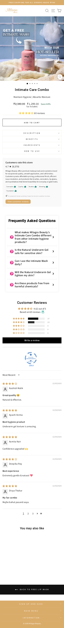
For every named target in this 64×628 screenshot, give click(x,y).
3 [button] (32, 513)
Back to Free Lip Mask (34, 589)
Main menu (31, 611)
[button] (26, 113)
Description (32, 133)
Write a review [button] (32, 340)
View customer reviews (18, 201)
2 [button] (28, 513)
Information (31, 617)
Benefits (32, 139)
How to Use (32, 151)
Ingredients (32, 145)
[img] (10, 383)
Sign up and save (31, 604)
